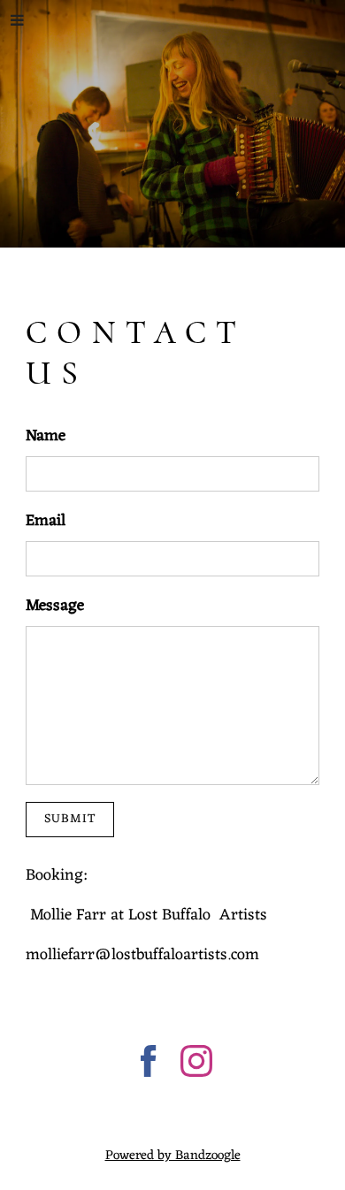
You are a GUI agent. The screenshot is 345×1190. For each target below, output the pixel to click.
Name (45, 436)
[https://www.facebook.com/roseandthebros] (149, 1065)
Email (45, 521)
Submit (70, 819)
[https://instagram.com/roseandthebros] (196, 1065)
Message (55, 606)
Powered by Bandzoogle (173, 1156)
